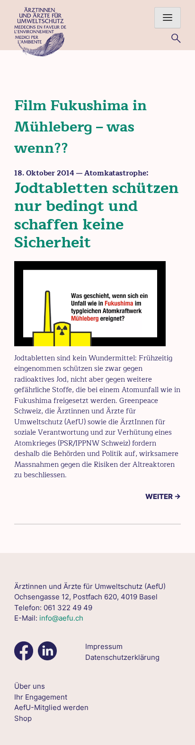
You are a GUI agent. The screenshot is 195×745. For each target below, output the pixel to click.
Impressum (104, 646)
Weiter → (163, 496)
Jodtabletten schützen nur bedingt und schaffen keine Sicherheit (96, 215)
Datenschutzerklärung (122, 657)
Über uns (29, 686)
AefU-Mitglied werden (51, 707)
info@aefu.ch (61, 618)
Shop (23, 718)
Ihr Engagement (40, 696)
